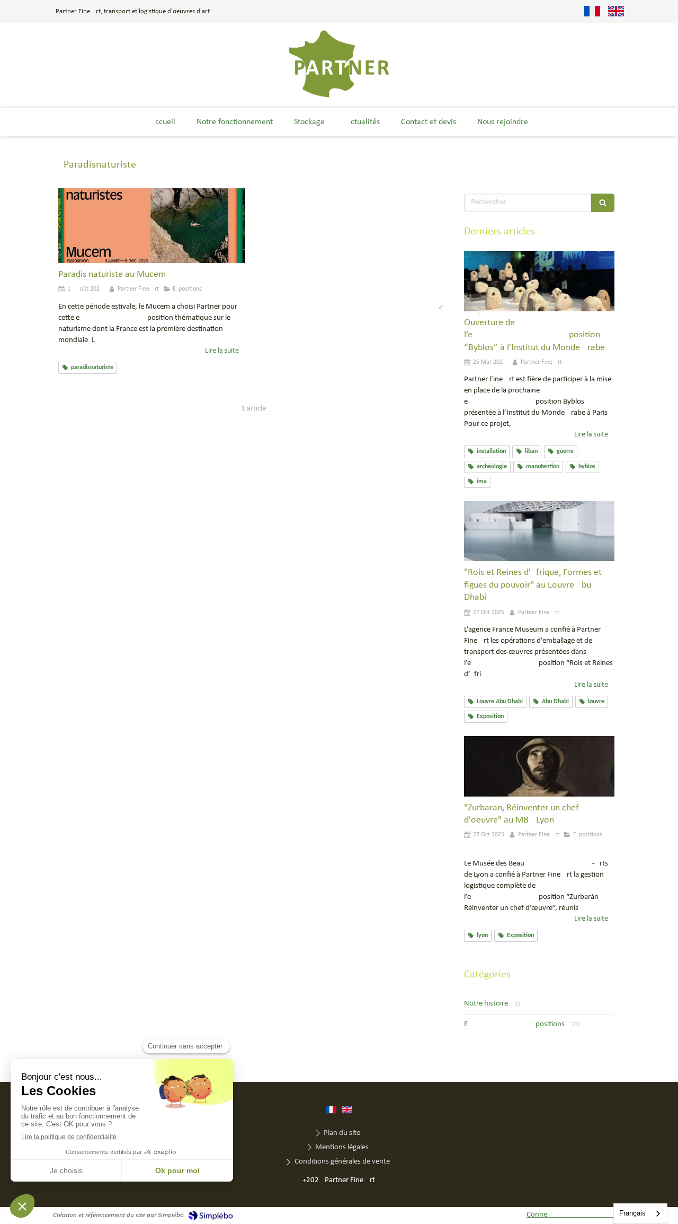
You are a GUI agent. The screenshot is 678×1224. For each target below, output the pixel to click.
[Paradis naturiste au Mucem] (151, 225)
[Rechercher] (602, 203)
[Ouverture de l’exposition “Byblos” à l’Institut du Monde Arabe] (539, 281)
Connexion (576, 1215)
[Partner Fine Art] (339, 97)
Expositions (514, 1024)
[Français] (592, 11)
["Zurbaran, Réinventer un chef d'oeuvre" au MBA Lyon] (539, 766)
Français (632, 1213)
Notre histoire (486, 1004)
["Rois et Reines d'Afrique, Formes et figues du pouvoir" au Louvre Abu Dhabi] (539, 531)
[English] (616, 11)
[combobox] (640, 1213)
